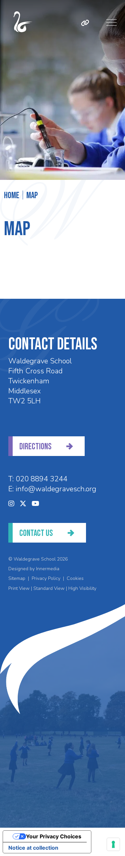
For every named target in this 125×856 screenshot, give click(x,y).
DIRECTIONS (35, 447)
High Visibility (82, 588)
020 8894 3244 (41, 479)
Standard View (49, 588)
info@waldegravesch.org (56, 489)
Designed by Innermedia (33, 569)
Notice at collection (33, 847)
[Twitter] (23, 503)
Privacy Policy (46, 578)
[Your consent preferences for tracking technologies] (113, 844)
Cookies (75, 578)
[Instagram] (11, 503)
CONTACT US (36, 533)
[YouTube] (35, 503)
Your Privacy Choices (53, 836)
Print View (19, 588)
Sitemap (16, 578)
